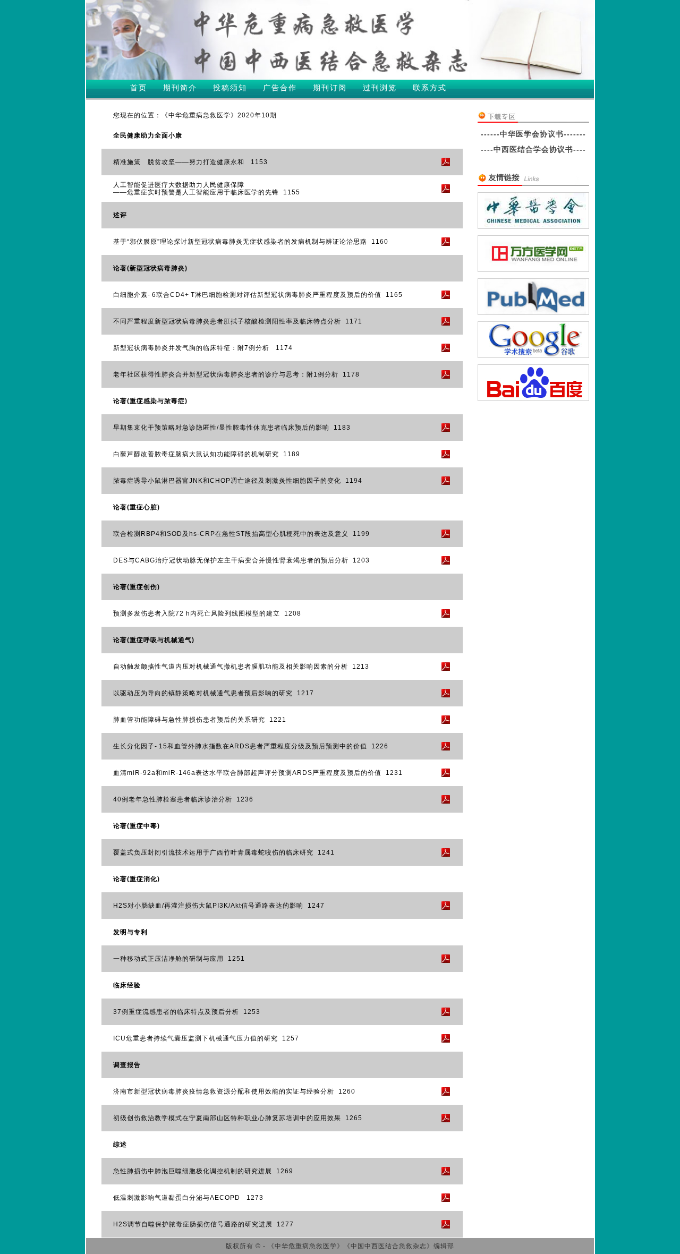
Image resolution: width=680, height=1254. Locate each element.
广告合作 (280, 87)
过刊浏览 (380, 87)
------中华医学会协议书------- (533, 134)
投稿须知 (230, 87)
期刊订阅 (330, 87)
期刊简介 (180, 87)
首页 (138, 87)
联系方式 (430, 87)
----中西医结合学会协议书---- (533, 149)
